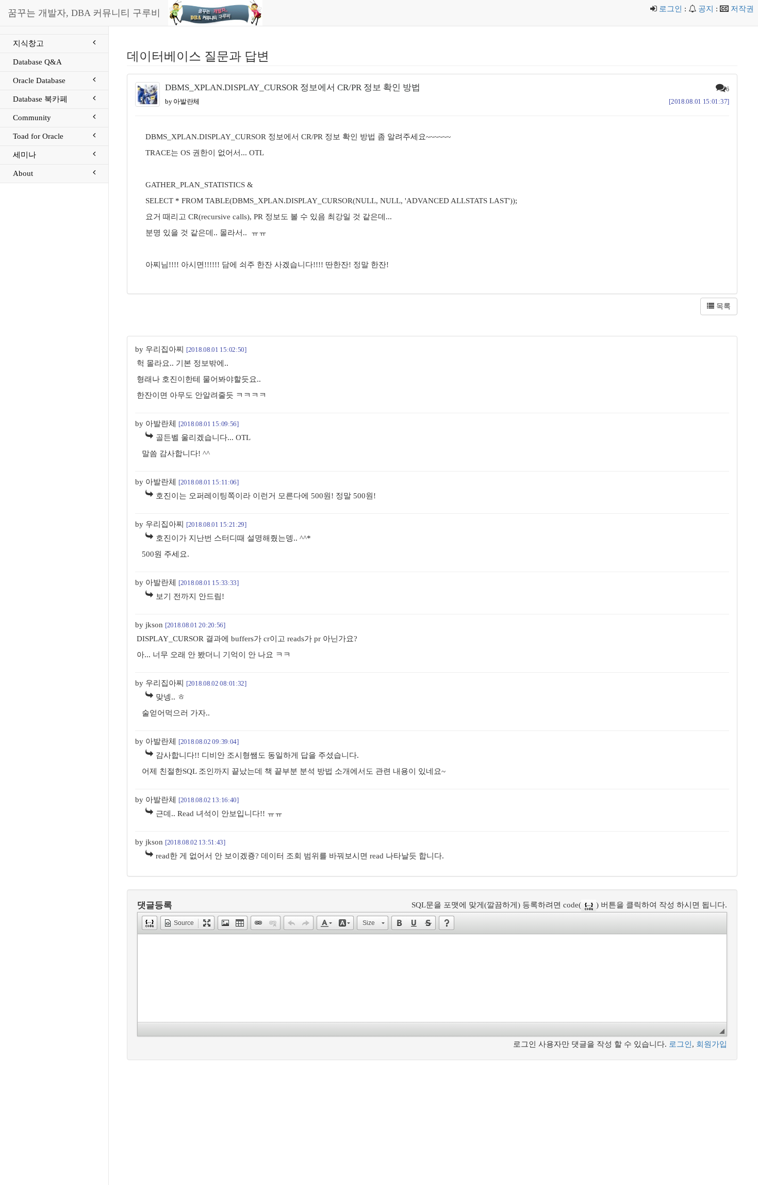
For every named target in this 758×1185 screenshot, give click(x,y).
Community (32, 117)
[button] (149, 923)
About (23, 173)
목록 (722, 306)
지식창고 (28, 43)
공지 (706, 9)
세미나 (24, 155)
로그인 (670, 9)
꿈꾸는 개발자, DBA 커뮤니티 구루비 (84, 13)
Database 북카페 (40, 99)
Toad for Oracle (38, 136)
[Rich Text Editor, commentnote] (432, 978)
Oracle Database (39, 80)
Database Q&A (37, 62)
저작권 (742, 9)
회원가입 (711, 1044)
